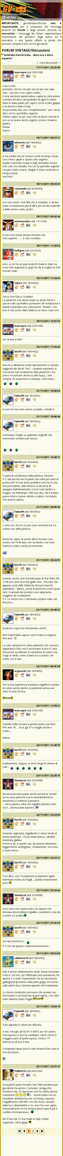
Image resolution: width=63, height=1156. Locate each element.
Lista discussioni (49, 62)
